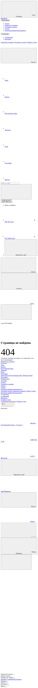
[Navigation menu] (16, 312)
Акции (7, 23)
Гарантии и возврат (11, 25)
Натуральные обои (7, 368)
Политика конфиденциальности (15, 30)
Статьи (7, 29)
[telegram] (15, 598)
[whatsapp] (15, 613)
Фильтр (33, 506)
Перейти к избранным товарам (11, 679)
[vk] (15, 628)
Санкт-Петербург (26, 15)
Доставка (4, 381)
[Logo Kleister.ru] (15, 47)
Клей (2, 372)
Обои (2, 365)
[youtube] (15, 657)
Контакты (4, 18)
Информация (5, 20)
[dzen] (15, 672)
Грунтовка (4, 374)
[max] (15, 583)
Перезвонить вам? (21, 255)
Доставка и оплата (11, 27)
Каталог (33, 62)
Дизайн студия (32, 42)
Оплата (3, 382)
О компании (5, 34)
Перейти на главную (8, 361)
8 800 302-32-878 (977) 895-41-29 (6, 201)
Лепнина (4, 370)
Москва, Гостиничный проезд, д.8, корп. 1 (18, 424)
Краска (3, 367)
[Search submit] (16, 191)
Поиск (32, 521)
